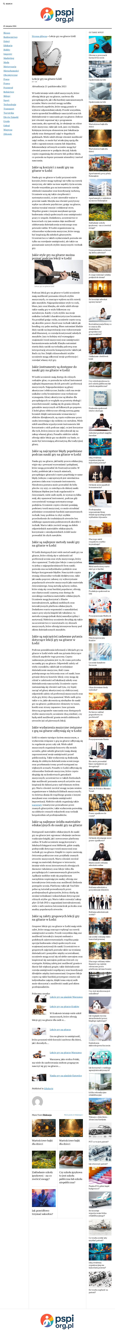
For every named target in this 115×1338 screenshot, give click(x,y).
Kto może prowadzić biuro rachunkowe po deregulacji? (98, 764)
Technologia (10, 104)
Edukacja (8, 45)
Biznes (7, 32)
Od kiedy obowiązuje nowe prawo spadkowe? (100, 839)
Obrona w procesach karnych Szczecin (98, 56)
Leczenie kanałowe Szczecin (97, 663)
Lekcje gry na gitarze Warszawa (65, 1052)
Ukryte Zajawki (11, 117)
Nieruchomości (11, 70)
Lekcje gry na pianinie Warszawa (66, 996)
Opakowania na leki (97, 79)
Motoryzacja (10, 66)
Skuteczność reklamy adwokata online (98, 863)
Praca (6, 79)
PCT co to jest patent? (99, 1141)
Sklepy (7, 96)
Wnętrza (8, 129)
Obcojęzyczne (11, 75)
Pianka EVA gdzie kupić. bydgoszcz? (99, 1187)
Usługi (7, 125)
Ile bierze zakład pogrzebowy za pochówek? (96, 714)
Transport (9, 108)
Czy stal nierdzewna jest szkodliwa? (99, 992)
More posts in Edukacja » (73, 1115)
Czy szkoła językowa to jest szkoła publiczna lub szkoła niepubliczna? (70, 1177)
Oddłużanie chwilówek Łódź (98, 357)
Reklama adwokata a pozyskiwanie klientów (99, 888)
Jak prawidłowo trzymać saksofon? (42, 1212)
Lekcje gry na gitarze (60, 1029)
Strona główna (39, 36)
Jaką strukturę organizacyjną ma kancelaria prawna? (97, 460)
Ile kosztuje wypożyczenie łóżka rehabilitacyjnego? (97, 1213)
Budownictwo (10, 37)
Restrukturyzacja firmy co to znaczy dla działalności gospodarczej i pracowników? (100, 329)
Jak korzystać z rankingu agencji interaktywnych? (100, 1068)
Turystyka (9, 112)
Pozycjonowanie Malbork (100, 616)
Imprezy (8, 53)
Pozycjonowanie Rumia (99, 739)
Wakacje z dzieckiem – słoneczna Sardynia (98, 1118)
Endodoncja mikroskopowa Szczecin (99, 1044)
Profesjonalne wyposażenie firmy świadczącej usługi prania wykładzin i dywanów (100, 513)
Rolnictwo (9, 91)
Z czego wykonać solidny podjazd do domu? (100, 276)
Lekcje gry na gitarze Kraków (64, 1006)
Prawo (7, 83)
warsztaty (37, 804)
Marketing (9, 58)
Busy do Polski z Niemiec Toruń (100, 789)
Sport (6, 100)
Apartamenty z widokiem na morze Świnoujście (100, 199)
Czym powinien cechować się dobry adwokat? (100, 251)
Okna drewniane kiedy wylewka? (98, 688)
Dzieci (7, 41)
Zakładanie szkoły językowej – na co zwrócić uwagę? (42, 1175)
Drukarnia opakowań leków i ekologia (98, 409)
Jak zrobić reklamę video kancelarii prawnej (99, 937)
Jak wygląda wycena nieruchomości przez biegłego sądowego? (98, 1018)
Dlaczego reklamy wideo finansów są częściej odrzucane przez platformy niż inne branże (100, 965)
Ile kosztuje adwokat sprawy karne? (98, 300)
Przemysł (8, 87)
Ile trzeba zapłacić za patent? (98, 1291)
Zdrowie (8, 133)
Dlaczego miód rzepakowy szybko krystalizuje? (97, 542)
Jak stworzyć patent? (98, 1164)
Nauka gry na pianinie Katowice (66, 1075)
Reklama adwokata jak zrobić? (98, 913)
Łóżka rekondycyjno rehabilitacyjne (97, 1093)
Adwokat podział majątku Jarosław (100, 434)
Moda (6, 62)
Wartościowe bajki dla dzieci (42, 1142)
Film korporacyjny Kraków (97, 639)
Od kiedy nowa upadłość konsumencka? (99, 486)
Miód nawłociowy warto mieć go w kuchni (99, 567)
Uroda (7, 121)
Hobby (7, 49)
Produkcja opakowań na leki (99, 592)
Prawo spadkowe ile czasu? (97, 814)
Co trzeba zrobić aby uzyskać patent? (98, 1239)
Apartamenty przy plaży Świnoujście (100, 174)
